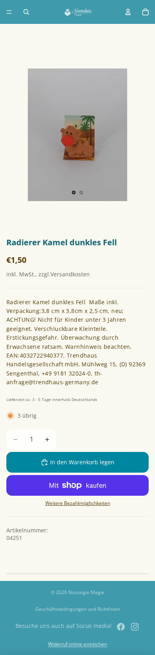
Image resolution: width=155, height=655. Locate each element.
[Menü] (9, 12)
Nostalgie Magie (86, 592)
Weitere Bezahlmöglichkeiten (77, 503)
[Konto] (128, 12)
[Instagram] (135, 627)
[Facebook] (121, 627)
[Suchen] (26, 12)
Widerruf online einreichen (77, 644)
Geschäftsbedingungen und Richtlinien (77, 609)
